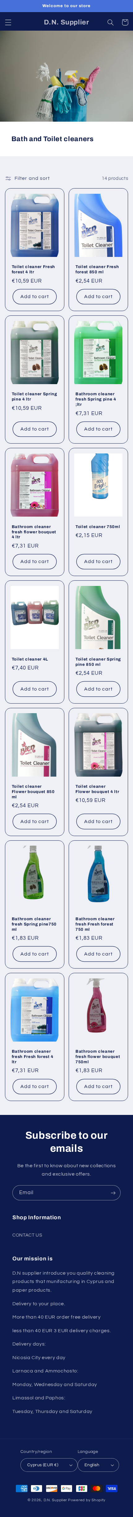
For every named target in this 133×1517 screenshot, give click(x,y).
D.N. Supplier (55, 1500)
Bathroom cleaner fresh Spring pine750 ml (34, 924)
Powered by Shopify (86, 1500)
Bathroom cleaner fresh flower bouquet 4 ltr (34, 532)
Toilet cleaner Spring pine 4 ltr (34, 396)
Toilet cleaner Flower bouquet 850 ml (33, 791)
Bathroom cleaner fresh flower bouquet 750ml (97, 1056)
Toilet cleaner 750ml (97, 526)
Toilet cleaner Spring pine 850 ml (98, 662)
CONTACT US (27, 1235)
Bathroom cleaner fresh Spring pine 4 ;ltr (95, 399)
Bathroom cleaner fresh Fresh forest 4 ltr (33, 1056)
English (92, 1465)
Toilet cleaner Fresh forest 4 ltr (33, 269)
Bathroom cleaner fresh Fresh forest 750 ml (95, 924)
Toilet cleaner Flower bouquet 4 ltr (97, 789)
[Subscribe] (113, 1192)
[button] (8, 22)
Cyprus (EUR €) (42, 1465)
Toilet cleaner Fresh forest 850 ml (97, 269)
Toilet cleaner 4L (30, 659)
